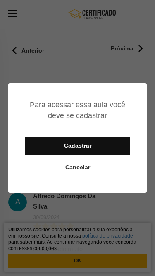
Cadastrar (77, 145)
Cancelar (77, 167)
